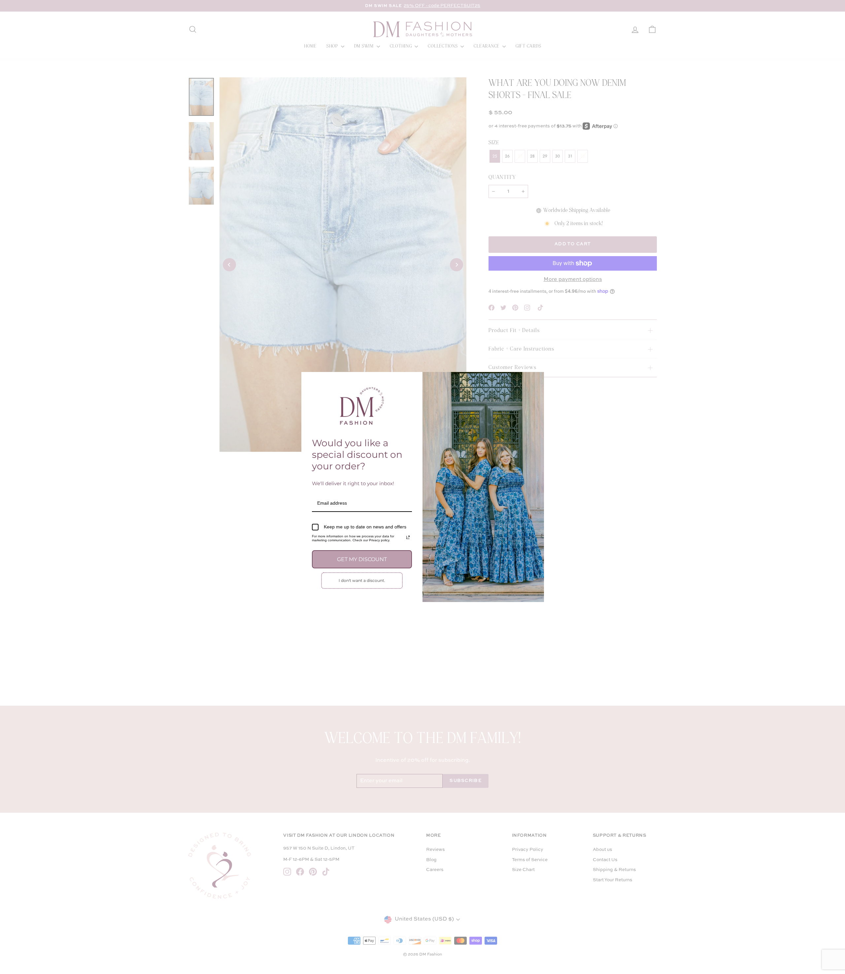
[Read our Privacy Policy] (408, 537)
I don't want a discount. (362, 580)
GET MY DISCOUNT (362, 559)
